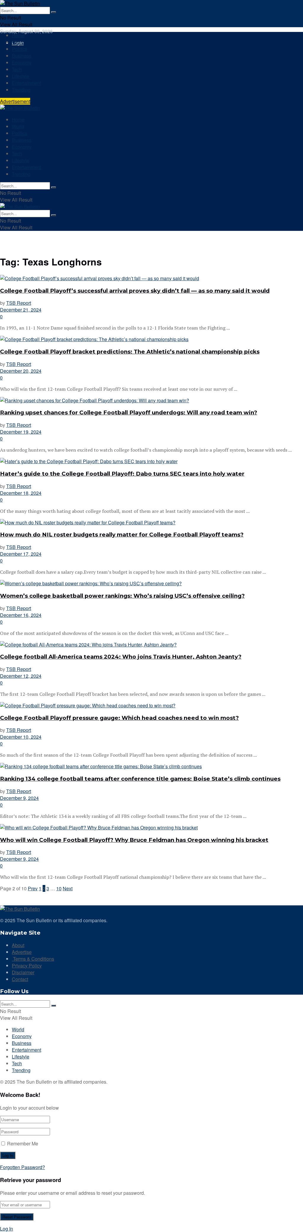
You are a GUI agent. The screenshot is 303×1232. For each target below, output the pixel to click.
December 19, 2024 (20, 431)
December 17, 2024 (20, 553)
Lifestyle (20, 76)
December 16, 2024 (20, 615)
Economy (22, 62)
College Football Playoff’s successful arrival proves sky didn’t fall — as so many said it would (135, 290)
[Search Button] (53, 12)
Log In (6, 1228)
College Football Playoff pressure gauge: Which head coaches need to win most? (119, 717)
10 (59, 888)
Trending (21, 89)
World (18, 42)
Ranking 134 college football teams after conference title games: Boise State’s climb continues (140, 778)
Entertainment (26, 83)
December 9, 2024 (19, 798)
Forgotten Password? (22, 1167)
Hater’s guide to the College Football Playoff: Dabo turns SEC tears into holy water (122, 473)
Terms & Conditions (33, 958)
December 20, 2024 (20, 370)
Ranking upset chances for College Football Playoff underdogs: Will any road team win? (128, 412)
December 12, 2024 (20, 675)
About (18, 945)
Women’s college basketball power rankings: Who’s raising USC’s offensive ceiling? (122, 595)
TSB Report (18, 302)
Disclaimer (23, 972)
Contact (20, 979)
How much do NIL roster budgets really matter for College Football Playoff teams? (122, 534)
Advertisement (15, 101)
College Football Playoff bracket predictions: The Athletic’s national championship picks (130, 351)
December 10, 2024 (20, 736)
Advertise (22, 952)
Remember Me (22, 1143)
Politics (19, 49)
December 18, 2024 (20, 492)
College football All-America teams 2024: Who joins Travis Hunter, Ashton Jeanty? (120, 656)
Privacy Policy (27, 965)
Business (21, 55)
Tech (17, 69)
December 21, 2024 (20, 309)
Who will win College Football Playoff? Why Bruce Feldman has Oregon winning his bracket (134, 840)
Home (18, 35)
